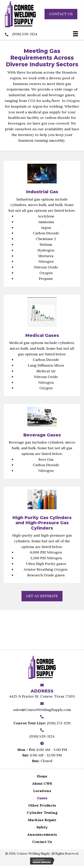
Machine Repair (42, 820)
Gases (42, 798)
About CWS (42, 783)
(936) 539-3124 (24, 34)
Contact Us (42, 841)
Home (42, 776)
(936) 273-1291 (59, 723)
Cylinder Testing (42, 812)
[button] (61, 14)
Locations (42, 790)
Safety (42, 827)
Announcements (42, 834)
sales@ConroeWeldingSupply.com (42, 709)
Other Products (42, 805)
